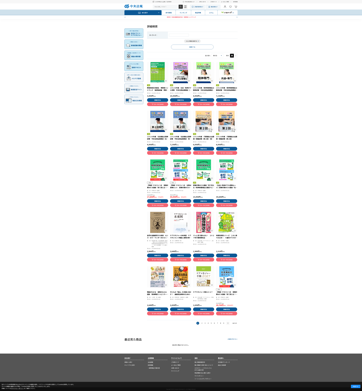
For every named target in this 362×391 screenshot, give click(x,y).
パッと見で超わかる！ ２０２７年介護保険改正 (203, 236)
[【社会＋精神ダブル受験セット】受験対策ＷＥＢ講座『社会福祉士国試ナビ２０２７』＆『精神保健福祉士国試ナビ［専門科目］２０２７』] (226, 170)
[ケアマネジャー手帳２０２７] (203, 276)
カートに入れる (158, 104)
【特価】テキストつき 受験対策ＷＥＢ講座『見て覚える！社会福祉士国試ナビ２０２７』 (226, 294)
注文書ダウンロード (224, 362)
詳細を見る (157, 100)
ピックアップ (236, 56)
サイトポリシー (199, 376)
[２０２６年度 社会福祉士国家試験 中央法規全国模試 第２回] (180, 121)
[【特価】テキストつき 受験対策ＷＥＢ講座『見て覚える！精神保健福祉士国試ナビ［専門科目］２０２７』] (157, 170)
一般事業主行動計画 (154, 368)
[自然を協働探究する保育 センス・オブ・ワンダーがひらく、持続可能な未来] (157, 222)
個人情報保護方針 (200, 362)
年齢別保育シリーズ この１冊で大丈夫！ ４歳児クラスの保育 (226, 237)
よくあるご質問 (225, 1)
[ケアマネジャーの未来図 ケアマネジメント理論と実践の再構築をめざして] (180, 222)
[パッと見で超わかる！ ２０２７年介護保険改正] (203, 222)
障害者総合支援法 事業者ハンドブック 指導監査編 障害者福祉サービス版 (157, 90)
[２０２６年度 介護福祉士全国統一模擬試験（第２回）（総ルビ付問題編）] (203, 121)
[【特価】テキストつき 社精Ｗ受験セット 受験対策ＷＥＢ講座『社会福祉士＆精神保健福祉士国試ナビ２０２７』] (180, 170)
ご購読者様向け (198, 7)
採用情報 (235, 1)
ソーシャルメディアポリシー (203, 379)
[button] (125, 17)
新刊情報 (169, 13)
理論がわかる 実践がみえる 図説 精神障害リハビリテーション (157, 294)
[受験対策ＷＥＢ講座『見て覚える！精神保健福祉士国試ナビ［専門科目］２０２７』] (203, 170)
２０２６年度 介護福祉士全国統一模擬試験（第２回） (226, 137)
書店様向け (214, 7)
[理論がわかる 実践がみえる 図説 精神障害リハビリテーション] (157, 276)
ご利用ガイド (213, 1)
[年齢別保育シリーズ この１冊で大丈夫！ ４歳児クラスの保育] (226, 222)
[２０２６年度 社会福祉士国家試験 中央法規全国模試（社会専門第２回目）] (157, 121)
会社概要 (150, 362)
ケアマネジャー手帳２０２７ (203, 292)
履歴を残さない (233, 339)
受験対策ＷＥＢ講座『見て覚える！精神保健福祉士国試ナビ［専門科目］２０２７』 (203, 187)
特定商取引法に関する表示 (202, 373)
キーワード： (153, 35)
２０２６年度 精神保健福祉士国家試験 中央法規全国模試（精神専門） (203, 90)
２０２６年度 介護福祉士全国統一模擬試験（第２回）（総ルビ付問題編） (203, 138)
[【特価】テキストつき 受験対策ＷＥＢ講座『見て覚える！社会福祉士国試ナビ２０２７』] (226, 276)
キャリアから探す (129, 365)
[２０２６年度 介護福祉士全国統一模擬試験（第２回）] (226, 121)
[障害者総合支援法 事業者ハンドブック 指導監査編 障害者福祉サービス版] (157, 72)
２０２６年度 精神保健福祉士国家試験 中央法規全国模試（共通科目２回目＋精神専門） (226, 90)
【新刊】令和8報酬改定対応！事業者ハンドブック (181, 17)
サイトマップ (175, 371)
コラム (211, 13)
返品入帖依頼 (222, 365)
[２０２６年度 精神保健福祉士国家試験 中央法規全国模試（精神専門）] (203, 72)
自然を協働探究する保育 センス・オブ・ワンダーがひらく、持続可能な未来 (157, 237)
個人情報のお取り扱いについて (204, 365)
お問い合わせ (202, 1)
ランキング (183, 13)
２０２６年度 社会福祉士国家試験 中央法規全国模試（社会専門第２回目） (157, 138)
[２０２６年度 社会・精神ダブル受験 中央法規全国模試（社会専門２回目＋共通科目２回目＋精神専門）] (180, 72)
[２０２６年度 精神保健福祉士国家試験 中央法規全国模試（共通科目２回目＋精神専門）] (226, 72)
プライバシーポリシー (17, 388)
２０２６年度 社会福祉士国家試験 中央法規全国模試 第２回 (180, 138)
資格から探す (128, 362)
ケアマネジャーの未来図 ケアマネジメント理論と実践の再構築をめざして (180, 237)
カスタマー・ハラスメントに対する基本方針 (203, 369)
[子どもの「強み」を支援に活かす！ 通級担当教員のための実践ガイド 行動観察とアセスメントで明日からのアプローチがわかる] (180, 276)
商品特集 (198, 13)
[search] (181, 7)
